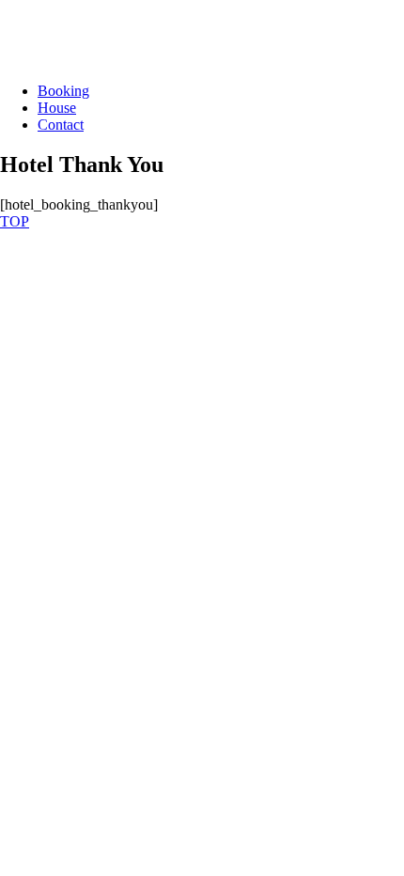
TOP (14, 221)
